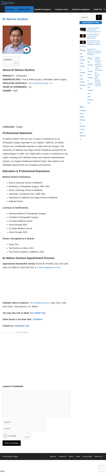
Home (78, 456)
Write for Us (99, 456)
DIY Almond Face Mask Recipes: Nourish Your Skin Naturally (98, 79)
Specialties (10, 9)
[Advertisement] (36, 109)
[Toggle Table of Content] (15, 63)
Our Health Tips (38, 313)
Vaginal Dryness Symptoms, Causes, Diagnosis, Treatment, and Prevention (98, 63)
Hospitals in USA (24, 9)
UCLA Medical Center (38, 83)
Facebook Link (22, 326)
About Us (53, 456)
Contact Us (62, 456)
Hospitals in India (61, 9)
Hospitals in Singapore (42, 9)
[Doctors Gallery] (7, 3)
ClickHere (38, 319)
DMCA (71, 456)
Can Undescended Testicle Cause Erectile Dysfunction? (94, 29)
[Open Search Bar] (104, 9)
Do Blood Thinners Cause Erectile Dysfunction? (93, 36)
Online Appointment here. (49, 267)
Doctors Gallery (12, 456)
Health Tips (98, 9)
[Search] (99, 17)
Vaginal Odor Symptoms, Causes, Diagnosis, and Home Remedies (94, 51)
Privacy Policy (87, 456)
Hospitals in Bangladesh (81, 9)
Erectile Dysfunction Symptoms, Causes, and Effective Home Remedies (90, 43)
